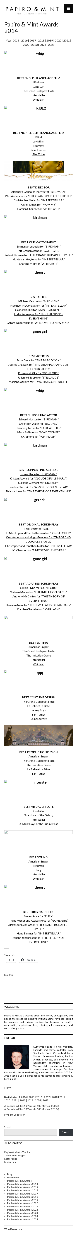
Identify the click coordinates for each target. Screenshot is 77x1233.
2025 (51, 44)
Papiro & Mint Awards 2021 (22, 1206)
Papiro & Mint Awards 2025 (22, 1219)
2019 (49, 40)
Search (7, 1127)
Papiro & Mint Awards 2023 (22, 1213)
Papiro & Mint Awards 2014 (22, 1184)
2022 (26, 44)
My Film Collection (14, 1114)
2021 (66, 40)
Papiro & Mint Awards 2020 (22, 1203)
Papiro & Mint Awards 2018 (22, 1196)
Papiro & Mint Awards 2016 (22, 1190)
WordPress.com (13, 1229)
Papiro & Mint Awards (19, 1180)
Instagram (10, 1162)
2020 (58, 40)
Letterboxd (10, 1158)
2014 (23, 1097)
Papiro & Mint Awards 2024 (22, 1216)
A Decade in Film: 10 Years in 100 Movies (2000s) (31, 1105)
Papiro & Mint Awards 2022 (22, 1209)
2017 (33, 40)
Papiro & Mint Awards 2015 (22, 1187)
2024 (43, 44)
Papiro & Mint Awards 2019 (22, 1200)
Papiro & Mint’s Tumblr (17, 1152)
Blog (9, 1174)
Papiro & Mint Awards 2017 (22, 1193)
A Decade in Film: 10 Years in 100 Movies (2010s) (31, 1109)
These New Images (15, 1155)
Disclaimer (13, 1177)
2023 (34, 44)
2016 (24, 40)
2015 (16, 40)
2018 (41, 40)
